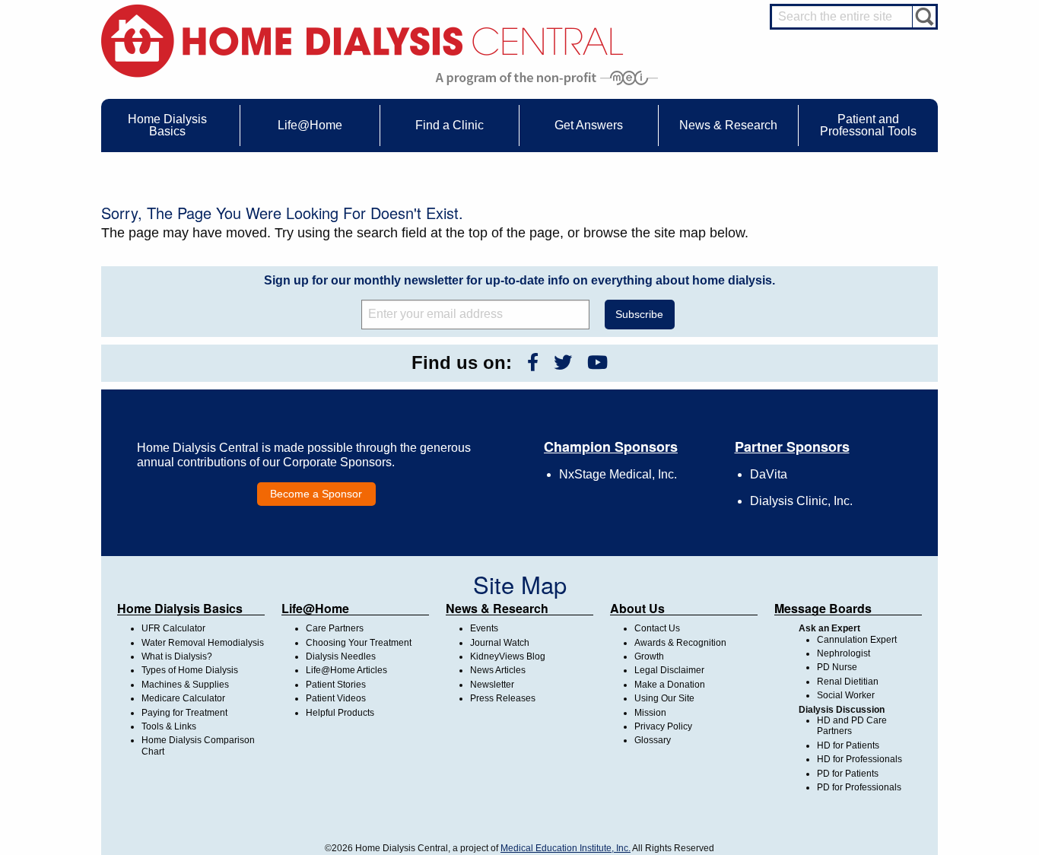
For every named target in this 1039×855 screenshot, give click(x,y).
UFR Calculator (173, 628)
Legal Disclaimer (669, 670)
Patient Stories (336, 684)
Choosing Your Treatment (358, 642)
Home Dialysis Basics (180, 608)
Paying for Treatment (184, 712)
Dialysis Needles (341, 656)
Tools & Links (168, 726)
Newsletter (492, 684)
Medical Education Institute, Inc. (565, 848)
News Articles (498, 670)
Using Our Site (664, 698)
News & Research (497, 608)
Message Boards (823, 608)
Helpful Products (340, 712)
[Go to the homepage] (362, 39)
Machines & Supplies (185, 684)
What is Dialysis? (176, 656)
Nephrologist (843, 653)
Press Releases (502, 698)
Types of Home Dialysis (189, 670)
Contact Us (657, 628)
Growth (649, 656)
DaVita (768, 474)
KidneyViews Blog (507, 656)
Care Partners (335, 628)
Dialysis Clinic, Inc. (801, 500)
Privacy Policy (663, 726)
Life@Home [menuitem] (310, 125)
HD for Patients (848, 745)
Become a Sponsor (316, 494)
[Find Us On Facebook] (533, 362)
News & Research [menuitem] (728, 125)
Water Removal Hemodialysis (202, 642)
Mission (650, 712)
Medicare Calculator (183, 698)
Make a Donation (669, 684)
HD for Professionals (859, 759)
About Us (637, 608)
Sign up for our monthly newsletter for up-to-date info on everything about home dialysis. (519, 280)
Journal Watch (499, 642)
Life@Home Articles (346, 670)
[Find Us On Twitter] (563, 362)
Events (484, 628)
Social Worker (846, 695)
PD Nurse (837, 667)
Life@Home (315, 608)
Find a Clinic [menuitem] (449, 125)
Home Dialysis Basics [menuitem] (167, 125)
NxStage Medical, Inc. (618, 474)
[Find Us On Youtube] (597, 362)
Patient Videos (336, 698)
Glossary (652, 740)
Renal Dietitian (848, 681)
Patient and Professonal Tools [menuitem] (868, 125)
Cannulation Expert (857, 639)
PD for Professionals (859, 787)
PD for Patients (848, 773)
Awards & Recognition (680, 642)
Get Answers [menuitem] (588, 125)
